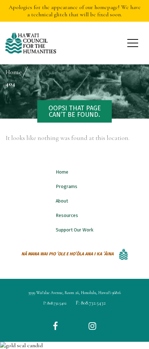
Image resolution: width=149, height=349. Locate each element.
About (62, 201)
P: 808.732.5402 (55, 303)
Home (62, 172)
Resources (67, 215)
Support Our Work (74, 230)
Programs (66, 186)
